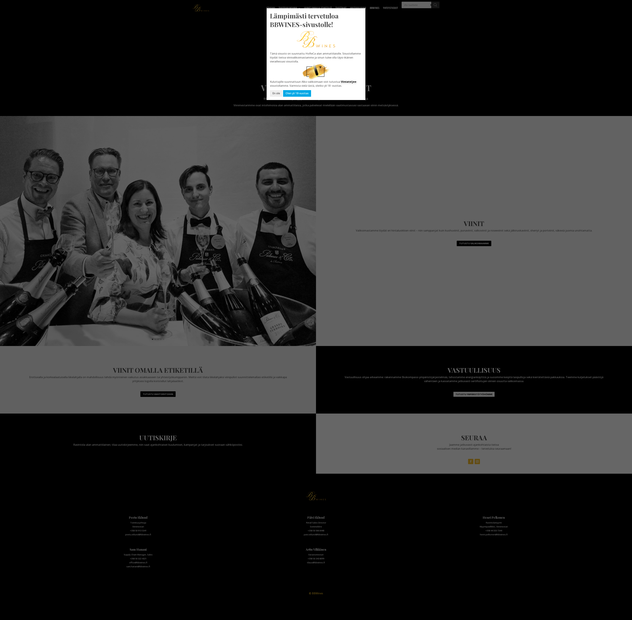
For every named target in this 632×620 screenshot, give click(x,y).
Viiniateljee (348, 82)
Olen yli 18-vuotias (297, 93)
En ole (276, 93)
